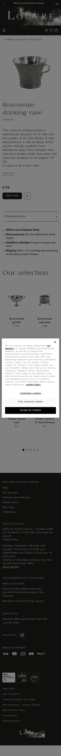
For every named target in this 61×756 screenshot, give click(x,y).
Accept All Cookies (30, 410)
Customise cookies (30, 394)
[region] (30, 378)
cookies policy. (33, 385)
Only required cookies (30, 402)
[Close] (55, 342)
